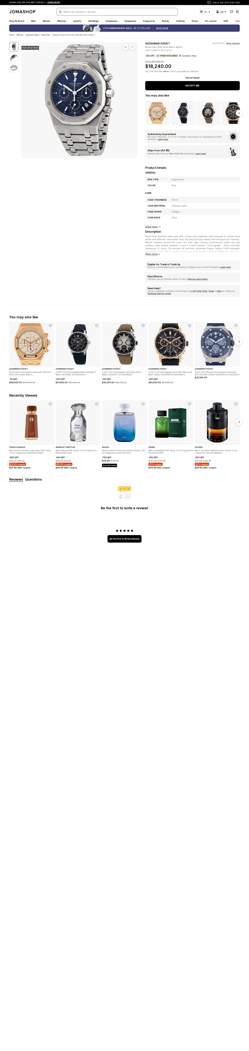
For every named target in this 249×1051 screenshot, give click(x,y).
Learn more (162, 139)
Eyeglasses (130, 21)
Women (46, 21)
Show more (151, 254)
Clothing (180, 21)
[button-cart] (237, 11)
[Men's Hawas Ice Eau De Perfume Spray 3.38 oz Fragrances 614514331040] (143, 404)
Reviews (16, 479)
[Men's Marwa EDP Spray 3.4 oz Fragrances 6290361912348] (96, 404)
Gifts (225, 21)
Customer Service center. (159, 293)
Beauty (165, 21)
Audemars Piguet (32, 35)
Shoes (195, 21)
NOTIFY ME (192, 85)
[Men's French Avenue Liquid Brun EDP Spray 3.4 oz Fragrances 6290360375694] (50, 404)
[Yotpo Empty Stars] (218, 43)
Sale (237, 21)
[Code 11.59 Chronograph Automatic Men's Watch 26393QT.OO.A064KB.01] (143, 325)
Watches (61, 21)
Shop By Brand (16, 21)
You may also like (157, 95)
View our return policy (197, 279)
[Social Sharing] (125, 47)
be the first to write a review (124, 539)
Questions (33, 479)
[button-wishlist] (231, 11)
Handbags (93, 21)
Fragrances (149, 21)
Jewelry (77, 21)
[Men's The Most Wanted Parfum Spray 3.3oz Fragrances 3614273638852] (236, 404)
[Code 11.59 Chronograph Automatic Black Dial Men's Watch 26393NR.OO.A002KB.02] (189, 325)
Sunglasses (112, 21)
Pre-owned (210, 21)
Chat (219, 291)
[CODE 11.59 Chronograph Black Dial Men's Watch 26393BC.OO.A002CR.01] (96, 325)
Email (211, 291)
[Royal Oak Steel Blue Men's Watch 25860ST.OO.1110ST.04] (132, 47)
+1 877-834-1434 (199, 291)
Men (33, 21)
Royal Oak (46, 35)
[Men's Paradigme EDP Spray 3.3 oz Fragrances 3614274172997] (189, 404)
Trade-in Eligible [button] (169, 56)
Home (11, 35)
